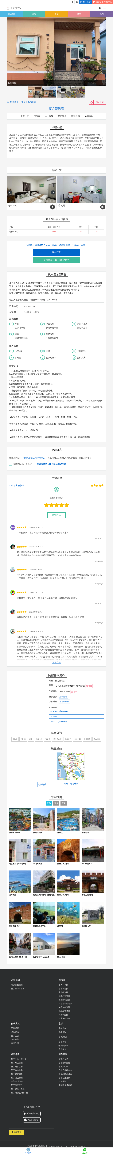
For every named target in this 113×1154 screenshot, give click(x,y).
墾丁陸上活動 (17, 1078)
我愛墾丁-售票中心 (104, 2)
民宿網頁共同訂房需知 (34, 458)
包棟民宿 (15, 1043)
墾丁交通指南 (64, 1078)
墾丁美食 (62, 1042)
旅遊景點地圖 (17, 985)
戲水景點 (62, 1032)
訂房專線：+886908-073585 (56, 260)
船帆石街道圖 (64, 996)
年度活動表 (63, 1067)
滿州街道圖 (63, 1015)
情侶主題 (15, 1039)
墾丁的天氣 (63, 1059)
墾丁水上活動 (17, 1063)
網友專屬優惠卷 (65, 1085)
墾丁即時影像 (64, 1063)
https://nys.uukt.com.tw (59, 711)
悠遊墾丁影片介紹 (77, 2)
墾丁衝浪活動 (17, 1070)
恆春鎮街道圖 (64, 1000)
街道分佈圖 (63, 985)
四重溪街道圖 (64, 1018)
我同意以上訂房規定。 (39, 464)
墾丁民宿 (87, 2)
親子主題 (15, 1036)
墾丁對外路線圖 (18, 989)
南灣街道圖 (63, 992)
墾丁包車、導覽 (18, 1089)
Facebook (53, 716)
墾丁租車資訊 (17, 1085)
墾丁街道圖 (63, 989)
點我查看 (63, 697)
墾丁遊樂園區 (17, 1074)
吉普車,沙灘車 (17, 1081)
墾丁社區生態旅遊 (18, 1059)
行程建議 (62, 1081)
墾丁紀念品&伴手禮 (19, 1093)
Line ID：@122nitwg (58, 722)
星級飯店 (15, 1028)
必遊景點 (62, 1028)
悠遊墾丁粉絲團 (72, 2)
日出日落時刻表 (65, 1070)
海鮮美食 (62, 1049)
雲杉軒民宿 (64, 702)
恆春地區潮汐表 (65, 1074)
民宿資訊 (15, 1032)
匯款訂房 (56, 252)
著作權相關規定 (41, 1146)
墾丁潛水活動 (17, 1067)
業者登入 (17, 1132)
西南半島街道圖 (65, 1004)
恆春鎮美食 (63, 1046)
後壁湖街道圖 (64, 1007)
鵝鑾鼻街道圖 (64, 1011)
